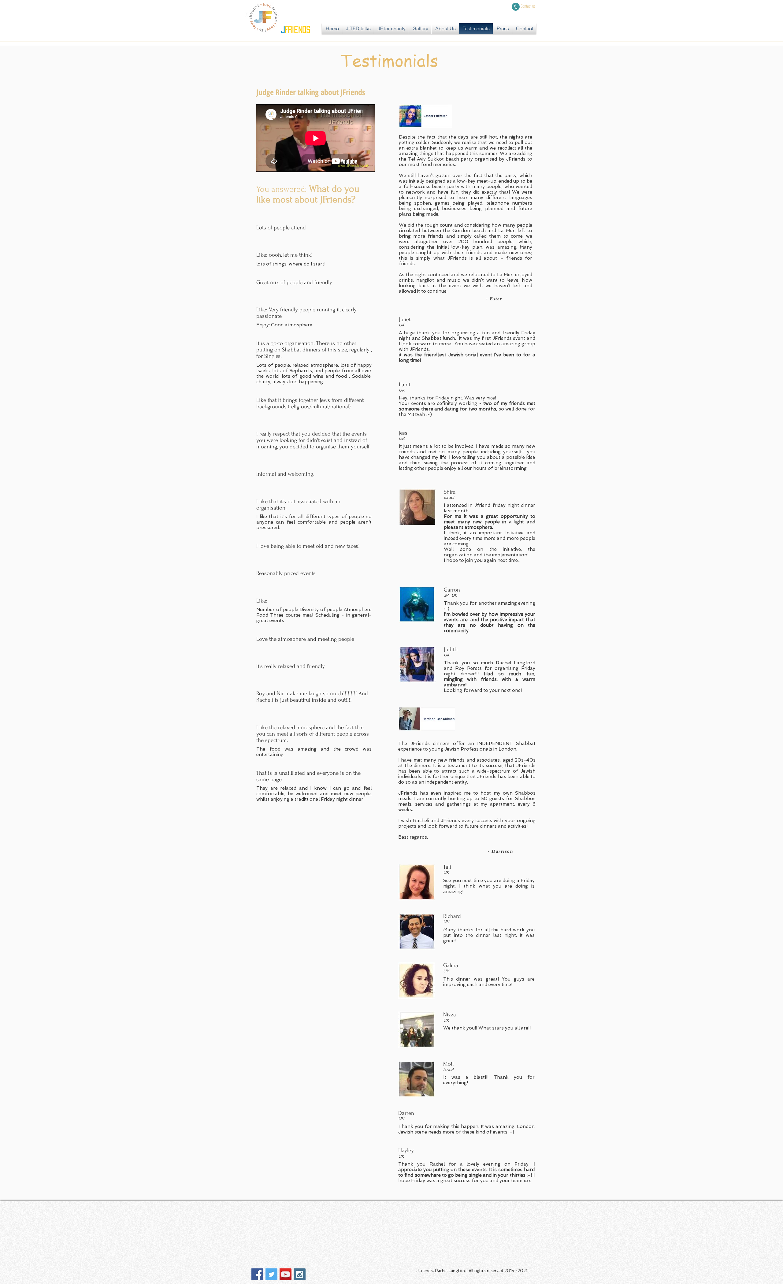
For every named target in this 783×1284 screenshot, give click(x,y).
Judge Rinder (276, 92)
